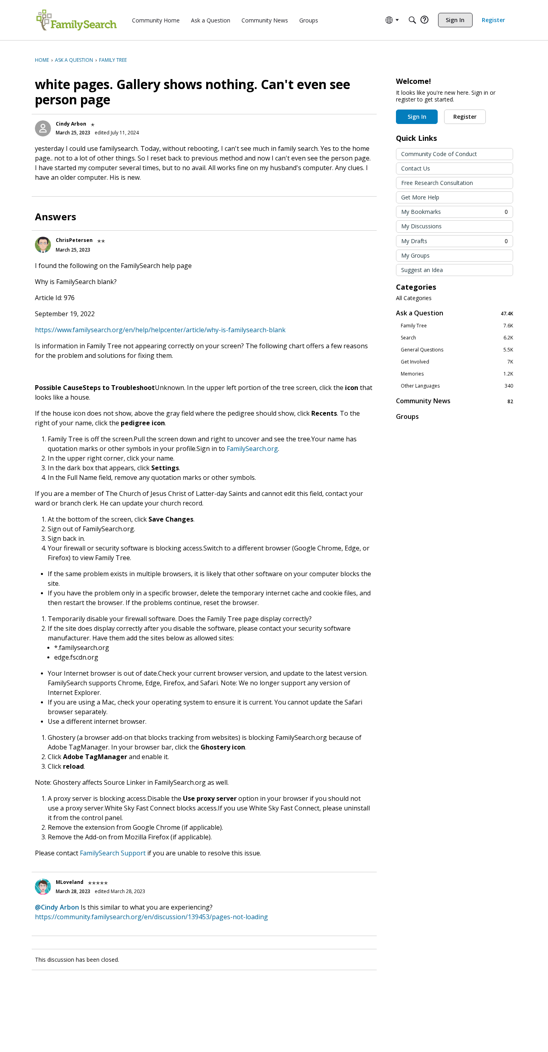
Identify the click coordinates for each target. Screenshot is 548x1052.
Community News (454, 401)
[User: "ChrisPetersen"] (43, 245)
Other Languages (457, 386)
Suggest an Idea (422, 270)
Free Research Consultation (437, 183)
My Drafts (454, 241)
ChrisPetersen (74, 240)
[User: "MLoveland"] (43, 887)
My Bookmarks (454, 211)
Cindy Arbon (71, 123)
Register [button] (465, 116)
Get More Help (420, 197)
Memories (457, 374)
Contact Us (415, 168)
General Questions (457, 349)
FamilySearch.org (252, 448)
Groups (407, 416)
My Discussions (421, 226)
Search (457, 337)
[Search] (412, 20)
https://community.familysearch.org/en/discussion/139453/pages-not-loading (151, 916)
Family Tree (457, 325)
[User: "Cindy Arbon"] (43, 128)
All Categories (414, 298)
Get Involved (457, 362)
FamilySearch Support (113, 853)
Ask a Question (454, 313)
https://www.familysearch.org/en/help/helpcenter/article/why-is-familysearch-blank (160, 329)
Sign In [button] (417, 116)
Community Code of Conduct (439, 154)
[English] (77, 20)
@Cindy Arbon (57, 907)
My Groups (415, 255)
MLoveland (69, 882)
